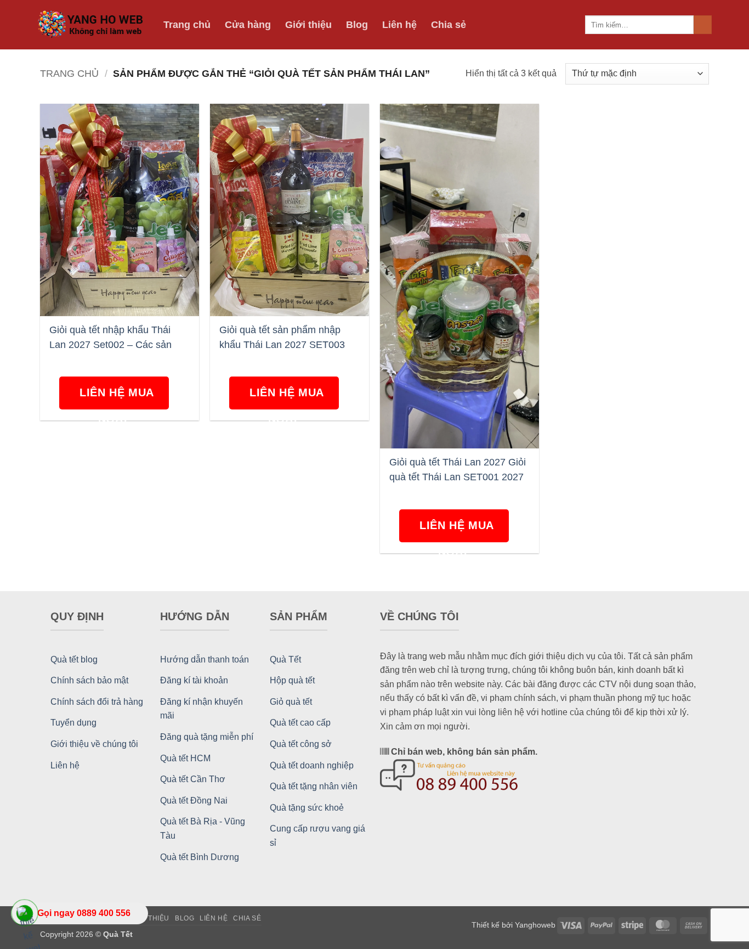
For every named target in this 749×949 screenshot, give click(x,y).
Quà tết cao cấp (300, 722)
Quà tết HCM (185, 758)
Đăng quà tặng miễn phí (206, 737)
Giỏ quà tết (291, 701)
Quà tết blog (74, 659)
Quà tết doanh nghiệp (312, 765)
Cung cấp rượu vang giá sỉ (317, 835)
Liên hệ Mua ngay (117, 397)
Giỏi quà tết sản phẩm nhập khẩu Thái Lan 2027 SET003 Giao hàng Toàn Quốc (282, 337)
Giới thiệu (308, 24)
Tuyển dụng (73, 722)
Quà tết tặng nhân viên (314, 786)
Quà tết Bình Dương (199, 857)
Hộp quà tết (292, 680)
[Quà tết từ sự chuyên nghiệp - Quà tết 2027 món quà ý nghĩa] (92, 25)
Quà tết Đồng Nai (194, 800)
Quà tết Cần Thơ (192, 779)
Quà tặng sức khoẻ (307, 807)
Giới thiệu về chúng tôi (94, 744)
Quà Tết (285, 659)
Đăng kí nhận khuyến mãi (201, 709)
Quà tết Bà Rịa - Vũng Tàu (202, 828)
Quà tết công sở (301, 744)
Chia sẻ (448, 24)
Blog (357, 24)
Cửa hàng (248, 24)
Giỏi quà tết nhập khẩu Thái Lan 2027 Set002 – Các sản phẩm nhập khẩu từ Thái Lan (112, 337)
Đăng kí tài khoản (194, 680)
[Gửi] (703, 24)
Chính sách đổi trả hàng (96, 701)
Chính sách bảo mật (89, 680)
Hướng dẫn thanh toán (204, 659)
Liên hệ (399, 24)
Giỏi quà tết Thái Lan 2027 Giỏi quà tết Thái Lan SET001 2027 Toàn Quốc (457, 469)
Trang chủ (187, 24)
